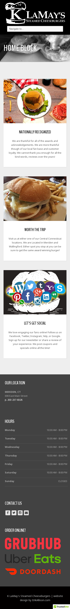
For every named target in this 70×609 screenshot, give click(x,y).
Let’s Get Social (35, 323)
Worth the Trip (35, 230)
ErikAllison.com (41, 600)
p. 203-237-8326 (13, 399)
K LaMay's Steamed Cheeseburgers (28, 596)
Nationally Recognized (35, 132)
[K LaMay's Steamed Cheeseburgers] (35, 12)
